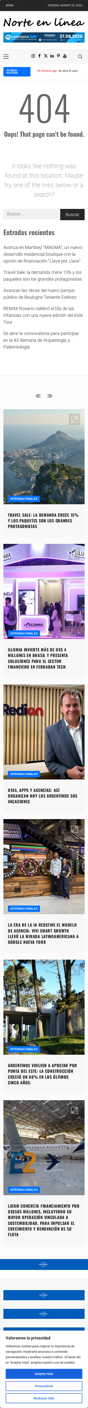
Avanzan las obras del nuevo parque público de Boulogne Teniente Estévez (39, 294)
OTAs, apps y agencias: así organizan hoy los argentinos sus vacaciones (42, 795)
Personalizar (44, 1386)
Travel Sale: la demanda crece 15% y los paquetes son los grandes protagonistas (42, 276)
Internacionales (24, 498)
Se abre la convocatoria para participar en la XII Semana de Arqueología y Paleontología (41, 340)
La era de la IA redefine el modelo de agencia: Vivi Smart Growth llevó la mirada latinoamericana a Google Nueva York (43, 933)
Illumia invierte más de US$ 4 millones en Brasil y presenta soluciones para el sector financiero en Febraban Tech (38, 658)
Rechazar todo (44, 1398)
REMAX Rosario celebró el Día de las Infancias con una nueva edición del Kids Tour (43, 315)
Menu (10, 5)
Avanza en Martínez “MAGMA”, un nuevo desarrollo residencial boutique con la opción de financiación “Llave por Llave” (42, 254)
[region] (44, 1369)
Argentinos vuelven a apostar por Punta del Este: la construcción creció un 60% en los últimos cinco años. (42, 1073)
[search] (80, 56)
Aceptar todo (44, 1374)
